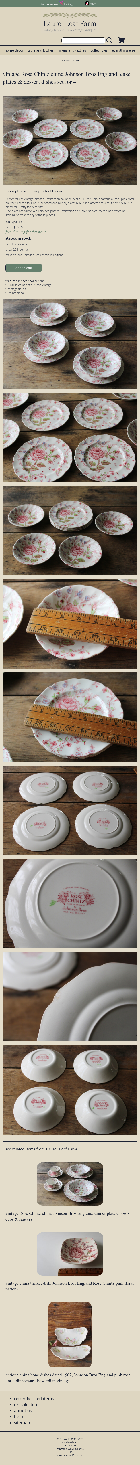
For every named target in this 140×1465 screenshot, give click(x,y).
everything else (123, 50)
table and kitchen (41, 50)
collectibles (99, 50)
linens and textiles (72, 50)
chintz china (16, 293)
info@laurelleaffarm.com (70, 1455)
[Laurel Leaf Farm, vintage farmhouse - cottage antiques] (70, 22)
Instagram (71, 4)
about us (23, 1410)
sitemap (22, 1422)
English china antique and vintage (29, 285)
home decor (14, 50)
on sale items (27, 1404)
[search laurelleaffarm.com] (110, 40)
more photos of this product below (33, 191)
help (18, 1416)
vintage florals (17, 289)
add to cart (23, 268)
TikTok (94, 4)
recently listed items (34, 1398)
